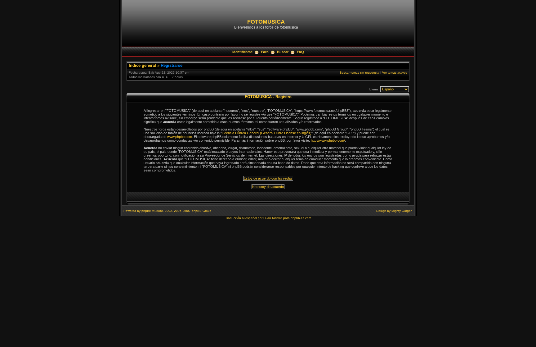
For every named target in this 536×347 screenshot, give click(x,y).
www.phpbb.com (179, 137)
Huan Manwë (272, 218)
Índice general (142, 65)
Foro (265, 52)
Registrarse (171, 65)
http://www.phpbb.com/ (328, 140)
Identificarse (242, 52)
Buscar (282, 52)
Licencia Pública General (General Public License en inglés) (266, 133)
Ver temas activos (394, 72)
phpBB (146, 210)
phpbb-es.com (301, 218)
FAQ (300, 52)
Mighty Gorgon (402, 210)
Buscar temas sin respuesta (359, 72)
